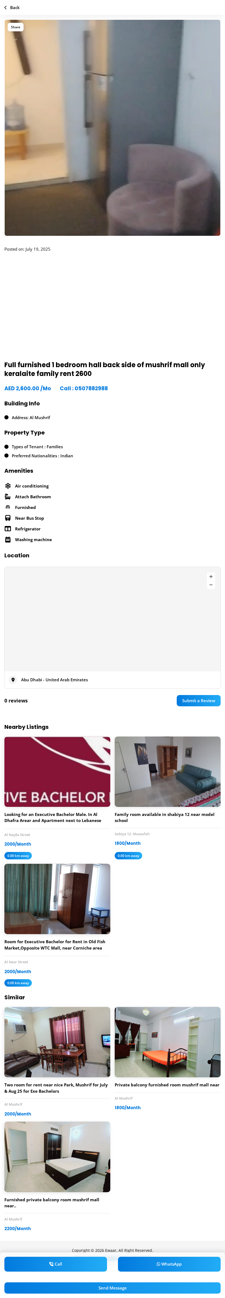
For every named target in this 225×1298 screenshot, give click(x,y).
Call (58, 1264)
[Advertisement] (112, 309)
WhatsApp (171, 1264)
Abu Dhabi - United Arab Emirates (54, 679)
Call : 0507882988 (84, 388)
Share (15, 27)
